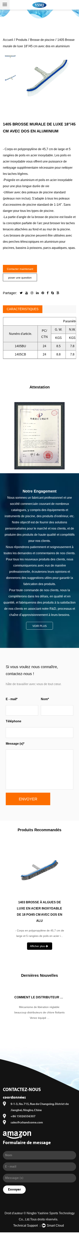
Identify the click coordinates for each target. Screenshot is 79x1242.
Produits (21, 39)
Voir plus (39, 625)
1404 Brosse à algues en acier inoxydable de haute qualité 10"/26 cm (39, 908)
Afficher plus (38, 939)
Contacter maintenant (20, 268)
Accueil (8, 39)
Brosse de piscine (42, 39)
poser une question (20, 277)
